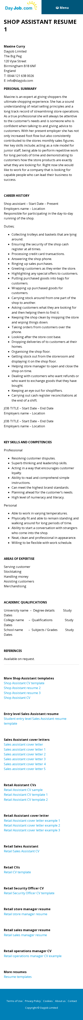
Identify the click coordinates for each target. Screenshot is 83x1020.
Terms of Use (15, 1001)
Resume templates (18, 977)
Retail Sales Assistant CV (21, 851)
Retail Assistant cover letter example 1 (32, 820)
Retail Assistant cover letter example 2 (32, 825)
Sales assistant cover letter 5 (25, 769)
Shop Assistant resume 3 (22, 693)
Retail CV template (17, 872)
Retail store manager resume (25, 914)
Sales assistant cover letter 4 (25, 764)
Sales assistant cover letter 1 (25, 749)
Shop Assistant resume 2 (22, 688)
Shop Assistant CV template (24, 683)
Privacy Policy (33, 1001)
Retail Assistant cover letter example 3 (32, 830)
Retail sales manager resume (25, 935)
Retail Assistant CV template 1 (26, 794)
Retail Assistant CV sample (23, 790)
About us (60, 1001)
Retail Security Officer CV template (29, 893)
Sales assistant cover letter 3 (25, 759)
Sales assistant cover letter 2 (25, 754)
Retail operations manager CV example (33, 956)
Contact (72, 1001)
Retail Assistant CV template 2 (26, 800)
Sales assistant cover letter (23, 744)
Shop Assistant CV (17, 698)
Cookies (48, 1001)
